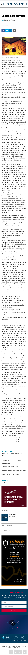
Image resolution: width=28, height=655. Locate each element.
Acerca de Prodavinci (15, 640)
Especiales (12, 514)
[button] (14, 610)
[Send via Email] (14, 30)
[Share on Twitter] (7, 30)
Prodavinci (12, 516)
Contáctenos (23, 640)
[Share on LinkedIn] (10, 30)
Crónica (3, 482)
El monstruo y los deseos (10, 474)
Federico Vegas (9, 20)
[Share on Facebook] (3, 30)
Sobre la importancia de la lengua (13, 470)
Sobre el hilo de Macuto (10, 467)
